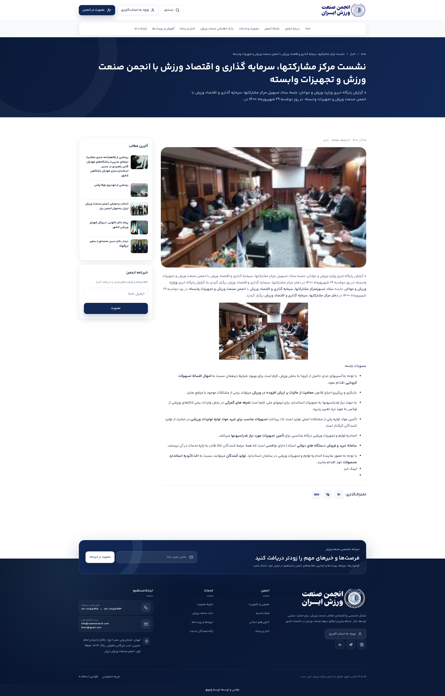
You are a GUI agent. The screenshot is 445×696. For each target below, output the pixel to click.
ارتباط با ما (141, 28)
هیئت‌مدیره (262, 613)
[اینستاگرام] (361, 644)
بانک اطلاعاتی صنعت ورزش (216, 28)
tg (328, 494)
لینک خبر (350, 469)
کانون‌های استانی (259, 622)
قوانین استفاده (88, 676)
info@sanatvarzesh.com (95, 624)
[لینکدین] (339, 644)
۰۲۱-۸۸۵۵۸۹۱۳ (113, 609)
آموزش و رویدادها (163, 28)
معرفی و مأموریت (258, 604)
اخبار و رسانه (187, 28)
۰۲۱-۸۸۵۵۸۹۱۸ (90, 609)
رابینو (209, 689)
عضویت (116, 308)
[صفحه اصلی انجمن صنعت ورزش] (331, 10)
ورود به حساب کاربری (342, 633)
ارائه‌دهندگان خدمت (201, 631)
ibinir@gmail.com (91, 628)
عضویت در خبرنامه (100, 557)
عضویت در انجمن (94, 9)
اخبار (353, 54)
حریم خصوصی (111, 676)
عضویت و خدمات (249, 28)
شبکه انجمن (272, 28)
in (338, 494)
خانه (307, 28)
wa (316, 494)
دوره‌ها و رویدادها (202, 622)
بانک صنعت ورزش (202, 613)
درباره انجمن (292, 28)
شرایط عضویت (205, 604)
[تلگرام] (350, 644)
